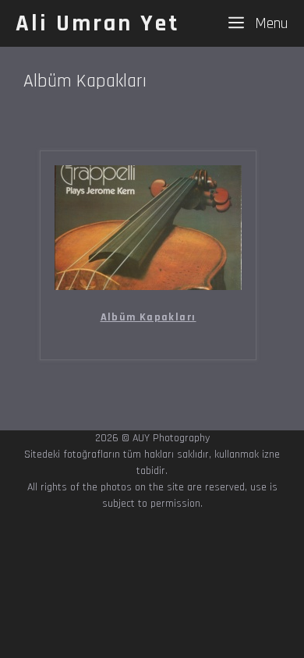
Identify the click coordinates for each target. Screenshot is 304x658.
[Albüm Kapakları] (148, 285)
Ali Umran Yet (97, 23)
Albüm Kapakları (148, 317)
